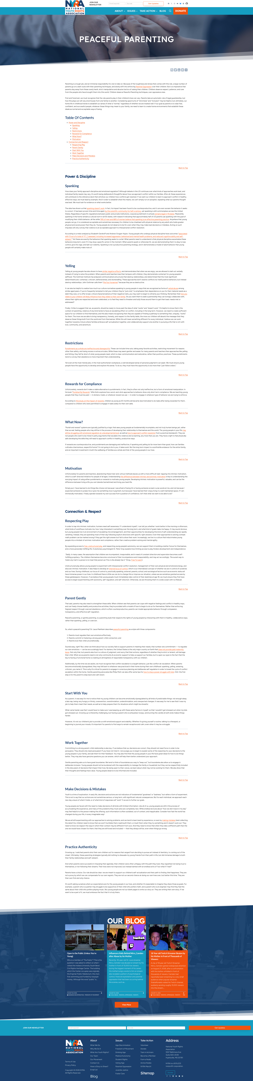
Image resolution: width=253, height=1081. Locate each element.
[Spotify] (183, 3)
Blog (163, 10)
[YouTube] (177, 3)
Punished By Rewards (81, 392)
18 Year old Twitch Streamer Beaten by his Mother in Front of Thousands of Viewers (168, 956)
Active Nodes (146, 1063)
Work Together (78, 153)
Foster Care (120, 1073)
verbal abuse (173, 288)
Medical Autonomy (122, 1056)
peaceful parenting (120, 629)
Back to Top (183, 168)
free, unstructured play (93, 546)
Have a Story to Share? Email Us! (99, 1068)
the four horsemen (110, 282)
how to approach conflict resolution (141, 433)
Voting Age (119, 1063)
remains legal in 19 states (164, 214)
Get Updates (153, 3)
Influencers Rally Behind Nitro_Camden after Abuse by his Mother (126, 954)
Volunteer (144, 1045)
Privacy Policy (70, 1065)
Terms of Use (70, 1062)
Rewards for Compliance (82, 134)
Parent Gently (77, 147)
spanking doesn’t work (95, 208)
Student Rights (121, 1059)
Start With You (78, 150)
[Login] (187, 3)
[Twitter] (171, 3)
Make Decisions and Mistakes (83, 156)
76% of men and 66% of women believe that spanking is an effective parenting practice (134, 219)
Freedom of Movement (92, 995)
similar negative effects (111, 271)
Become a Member (148, 1056)
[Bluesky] (180, 3)
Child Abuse (114, 995)
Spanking (76, 125)
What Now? (77, 136)
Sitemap (147, 1073)
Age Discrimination (122, 1045)
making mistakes (168, 820)
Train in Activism (147, 1052)
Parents (135, 995)
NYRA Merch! (146, 1066)
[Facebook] (168, 3)
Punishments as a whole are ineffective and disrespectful (87, 348)
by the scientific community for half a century (123, 211)
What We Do (95, 1045)
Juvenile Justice (121, 1070)
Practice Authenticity (80, 159)
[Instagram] (174, 3)
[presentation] (84, 937)
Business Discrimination (76, 995)
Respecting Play (78, 145)
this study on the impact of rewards (90, 401)
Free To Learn (136, 560)
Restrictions (77, 131)
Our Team (94, 1056)
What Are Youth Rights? (99, 1052)
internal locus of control (118, 569)
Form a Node (146, 1059)
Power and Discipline (77, 123)
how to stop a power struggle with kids (158, 672)
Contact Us (94, 1063)
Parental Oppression (144, 87)
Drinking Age (120, 1052)
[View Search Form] (170, 11)
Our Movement (96, 1059)
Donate (180, 10)
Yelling (74, 128)
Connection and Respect (78, 142)
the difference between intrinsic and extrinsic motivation (143, 477)
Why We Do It (95, 1049)
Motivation (76, 139)
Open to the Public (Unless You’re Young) (81, 954)
